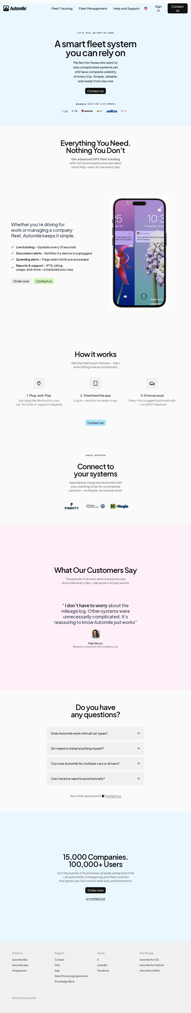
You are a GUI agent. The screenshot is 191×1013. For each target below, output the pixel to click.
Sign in (158, 8)
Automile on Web (150, 970)
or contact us (95, 899)
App (57, 970)
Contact (59, 959)
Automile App (20, 965)
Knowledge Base (65, 981)
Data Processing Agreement (71, 976)
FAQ (57, 965)
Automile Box (20, 959)
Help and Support (127, 8)
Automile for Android (152, 965)
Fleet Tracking (62, 8)
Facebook (103, 970)
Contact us (178, 8)
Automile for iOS (149, 959)
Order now (21, 281)
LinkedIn (102, 965)
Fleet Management (93, 8)
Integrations (19, 970)
